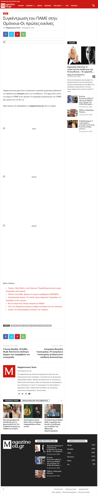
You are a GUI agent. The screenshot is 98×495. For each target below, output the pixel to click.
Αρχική (20, 6)
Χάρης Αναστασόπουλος (75, 75)
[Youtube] (29, 394)
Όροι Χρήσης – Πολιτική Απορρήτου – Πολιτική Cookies (71, 492)
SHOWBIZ (29, 6)
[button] (93, 5)
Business (70, 457)
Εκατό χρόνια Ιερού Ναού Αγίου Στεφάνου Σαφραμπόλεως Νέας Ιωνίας (33, 423)
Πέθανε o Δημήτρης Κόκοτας (86, 111)
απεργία (13, 325)
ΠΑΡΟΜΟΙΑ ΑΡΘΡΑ (12, 401)
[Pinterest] (17, 34)
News (11, 11)
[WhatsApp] (23, 34)
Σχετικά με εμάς (71, 489)
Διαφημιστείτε (83, 489)
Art (68, 464)
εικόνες (21, 325)
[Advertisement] (33, 114)
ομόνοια (28, 325)
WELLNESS (57, 6)
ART (67, 6)
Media (69, 445)
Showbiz (70, 449)
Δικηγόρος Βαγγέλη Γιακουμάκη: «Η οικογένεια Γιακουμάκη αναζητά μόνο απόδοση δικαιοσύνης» (50, 353)
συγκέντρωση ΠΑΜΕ (45, 325)
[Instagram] (22, 394)
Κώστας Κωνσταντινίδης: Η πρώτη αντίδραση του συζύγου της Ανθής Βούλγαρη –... (86, 100)
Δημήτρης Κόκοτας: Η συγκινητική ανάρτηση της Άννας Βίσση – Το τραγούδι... (80, 69)
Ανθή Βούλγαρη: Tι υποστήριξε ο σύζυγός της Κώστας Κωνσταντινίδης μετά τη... (87, 125)
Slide (69, 453)
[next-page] (61, 400)
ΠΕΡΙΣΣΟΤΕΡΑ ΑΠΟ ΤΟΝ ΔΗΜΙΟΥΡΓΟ (35, 401)
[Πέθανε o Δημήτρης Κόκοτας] (72, 113)
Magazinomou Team (13, 28)
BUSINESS (48, 6)
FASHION (74, 6)
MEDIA (39, 6)
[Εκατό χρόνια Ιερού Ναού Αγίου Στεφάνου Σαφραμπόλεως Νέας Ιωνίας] (33, 411)
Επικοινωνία (58, 489)
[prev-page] (58, 400)
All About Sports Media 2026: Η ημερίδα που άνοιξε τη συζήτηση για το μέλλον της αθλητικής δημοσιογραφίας (53, 425)
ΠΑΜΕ (35, 325)
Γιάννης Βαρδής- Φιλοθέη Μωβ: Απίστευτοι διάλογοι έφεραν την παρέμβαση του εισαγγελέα (16, 353)
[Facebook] (5, 34)
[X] (11, 34)
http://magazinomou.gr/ (24, 371)
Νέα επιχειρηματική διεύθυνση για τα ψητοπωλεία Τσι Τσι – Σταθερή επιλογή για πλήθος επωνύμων (11, 424)
